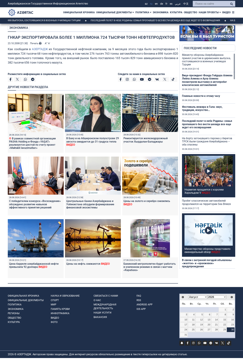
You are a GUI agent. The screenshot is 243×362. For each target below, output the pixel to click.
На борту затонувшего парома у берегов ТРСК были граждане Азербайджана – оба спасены (207, 141)
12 (201, 319)
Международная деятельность (105, 306)
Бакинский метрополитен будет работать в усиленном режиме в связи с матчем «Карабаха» (149, 267)
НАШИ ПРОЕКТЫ (209, 12)
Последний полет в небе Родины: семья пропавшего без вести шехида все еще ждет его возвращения (140, 20)
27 (209, 329)
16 (232, 319)
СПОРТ (55, 300)
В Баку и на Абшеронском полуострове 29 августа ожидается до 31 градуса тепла (92, 141)
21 (216, 324)
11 (193, 319)
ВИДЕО (226, 12)
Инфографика (60, 313)
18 (193, 324)
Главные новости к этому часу (201, 95)
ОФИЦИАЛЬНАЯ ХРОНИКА (79, 12)
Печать (34, 43)
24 (185, 329)
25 (193, 329)
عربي (178, 3)
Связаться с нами (106, 295)
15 (224, 319)
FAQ (139, 295)
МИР (53, 304)
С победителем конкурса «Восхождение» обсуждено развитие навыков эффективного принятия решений (35, 204)
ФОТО (54, 322)
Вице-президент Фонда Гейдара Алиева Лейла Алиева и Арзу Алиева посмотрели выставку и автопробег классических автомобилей (207, 80)
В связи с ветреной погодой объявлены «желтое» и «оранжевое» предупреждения (207, 263)
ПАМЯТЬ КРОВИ (60, 309)
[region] (208, 160)
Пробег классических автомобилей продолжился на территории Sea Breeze (206, 202)
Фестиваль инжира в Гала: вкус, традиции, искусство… (202, 108)
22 (224, 324)
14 (216, 319)
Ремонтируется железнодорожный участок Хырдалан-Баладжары (145, 140)
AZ (146, 3)
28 (216, 329)
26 (201, 329)
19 (201, 324)
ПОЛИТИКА (142, 12)
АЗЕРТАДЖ (40, 49)
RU (151, 3)
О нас (97, 300)
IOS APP (141, 309)
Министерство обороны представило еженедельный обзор (207, 250)
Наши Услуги (102, 312)
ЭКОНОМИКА (160, 12)
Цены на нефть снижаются (88, 263)
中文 (186, 3)
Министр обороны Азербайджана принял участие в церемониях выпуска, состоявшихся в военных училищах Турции (206, 59)
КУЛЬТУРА (176, 12)
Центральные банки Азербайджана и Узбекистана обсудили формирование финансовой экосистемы (90, 204)
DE (161, 3)
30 (232, 329)
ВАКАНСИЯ (100, 317)
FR (166, 3)
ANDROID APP (144, 304)
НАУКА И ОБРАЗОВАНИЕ (65, 295)
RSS (139, 300)
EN (156, 3)
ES (171, 3)
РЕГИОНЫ (14, 313)
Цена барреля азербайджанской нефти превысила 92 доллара (34, 265)
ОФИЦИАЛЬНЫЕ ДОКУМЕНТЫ (114, 12)
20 (209, 324)
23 (232, 324)
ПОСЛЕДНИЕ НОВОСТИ (200, 48)
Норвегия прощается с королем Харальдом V (204, 191)
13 (209, 319)
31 (185, 334)
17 (185, 324)
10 (185, 319)
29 (224, 329)
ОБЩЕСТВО (190, 12)
